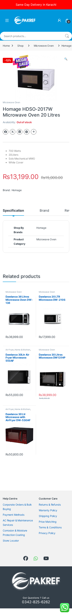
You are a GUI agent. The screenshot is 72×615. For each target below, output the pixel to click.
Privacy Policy (47, 533)
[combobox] (31, 36)
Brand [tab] (44, 210)
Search (67, 36)
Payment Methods (13, 514)
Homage (17, 190)
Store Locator (11, 540)
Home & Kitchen (22, 349)
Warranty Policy (48, 510)
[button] (65, 59)
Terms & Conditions (50, 527)
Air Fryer (10, 349)
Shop (20, 45)
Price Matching (47, 521)
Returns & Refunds (50, 504)
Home (6, 45)
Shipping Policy (48, 516)
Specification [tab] (13, 210)
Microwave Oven (44, 45)
